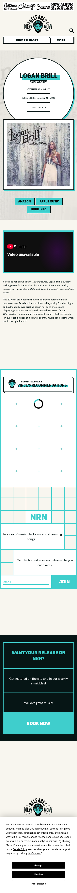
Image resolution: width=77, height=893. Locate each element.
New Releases (27, 40)
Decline (38, 874)
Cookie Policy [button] (20, 849)
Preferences (38, 883)
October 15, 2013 (46, 97)
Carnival (42, 106)
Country (45, 88)
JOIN (64, 582)
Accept (38, 865)
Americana (33, 88)
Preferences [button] (34, 853)
